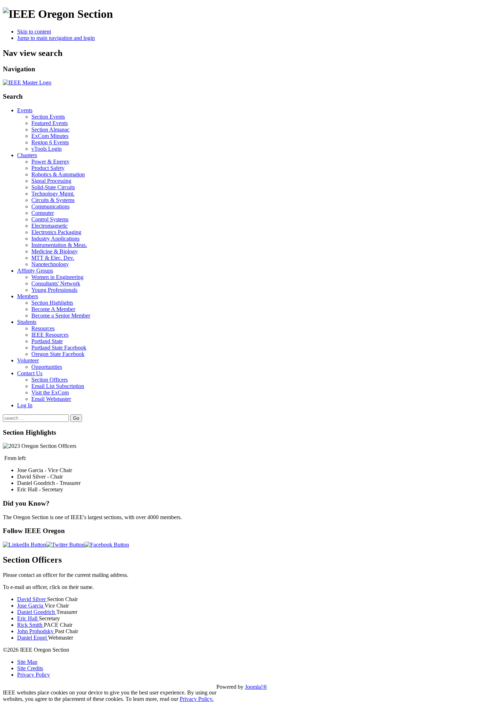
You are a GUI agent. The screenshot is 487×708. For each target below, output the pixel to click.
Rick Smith (30, 625)
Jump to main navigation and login (56, 38)
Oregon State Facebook (57, 354)
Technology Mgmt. (53, 194)
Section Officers (49, 380)
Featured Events (49, 123)
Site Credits (30, 668)
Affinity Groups (35, 271)
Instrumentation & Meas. (59, 245)
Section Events (48, 117)
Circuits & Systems (53, 200)
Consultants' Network (55, 283)
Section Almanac (50, 129)
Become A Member (53, 309)
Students (26, 322)
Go (76, 418)
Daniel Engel (32, 638)
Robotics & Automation (58, 174)
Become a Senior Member (60, 315)
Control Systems (49, 219)
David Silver (32, 599)
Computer (42, 213)
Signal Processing (51, 181)
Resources (43, 328)
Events (24, 110)
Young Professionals (54, 290)
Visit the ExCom (50, 392)
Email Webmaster (51, 399)
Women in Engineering (57, 277)
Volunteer (28, 360)
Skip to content (34, 32)
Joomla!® (256, 687)
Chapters (27, 155)
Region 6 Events (50, 142)
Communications (50, 206)
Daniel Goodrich (36, 612)
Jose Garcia (31, 606)
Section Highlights (52, 303)
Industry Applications (55, 239)
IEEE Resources (49, 335)
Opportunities (46, 367)
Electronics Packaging (56, 232)
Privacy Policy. (197, 699)
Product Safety (48, 168)
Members (27, 296)
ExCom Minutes (49, 136)
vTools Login (46, 149)
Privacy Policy (33, 675)
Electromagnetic (49, 226)
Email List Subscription (57, 386)
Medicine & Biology (54, 251)
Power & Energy (50, 162)
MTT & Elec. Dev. (52, 258)
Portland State (47, 341)
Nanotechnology (50, 264)
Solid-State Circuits (53, 187)
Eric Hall (28, 618)
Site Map (27, 662)
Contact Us (29, 373)
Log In (24, 405)
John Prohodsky (36, 631)
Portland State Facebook (58, 348)
